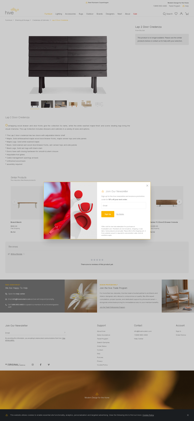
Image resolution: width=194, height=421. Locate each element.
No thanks (120, 214)
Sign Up (108, 214)
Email (105, 205)
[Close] (147, 185)
